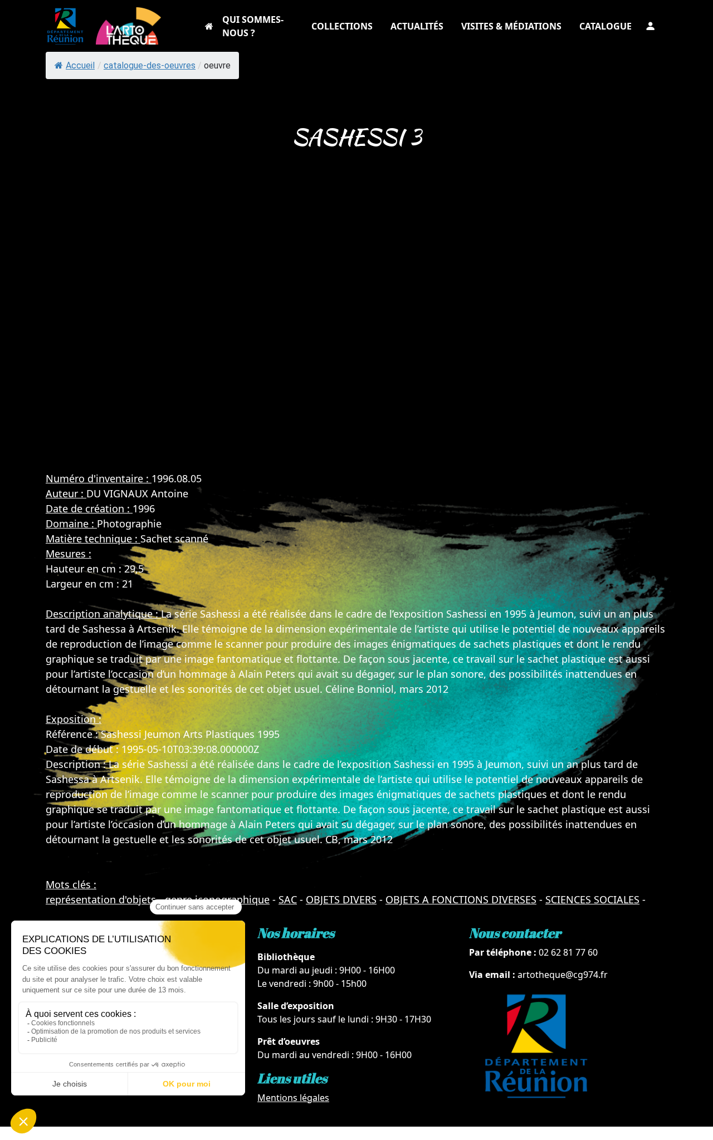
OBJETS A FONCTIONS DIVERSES (460, 899)
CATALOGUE (605, 26)
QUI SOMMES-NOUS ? (253, 26)
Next (697, 333)
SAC (288, 899)
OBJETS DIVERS (341, 899)
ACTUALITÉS (416, 26)
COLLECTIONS (342, 26)
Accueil (80, 65)
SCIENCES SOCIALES (592, 899)
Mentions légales (293, 1098)
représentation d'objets (101, 899)
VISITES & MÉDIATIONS (511, 26)
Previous (15, 333)
